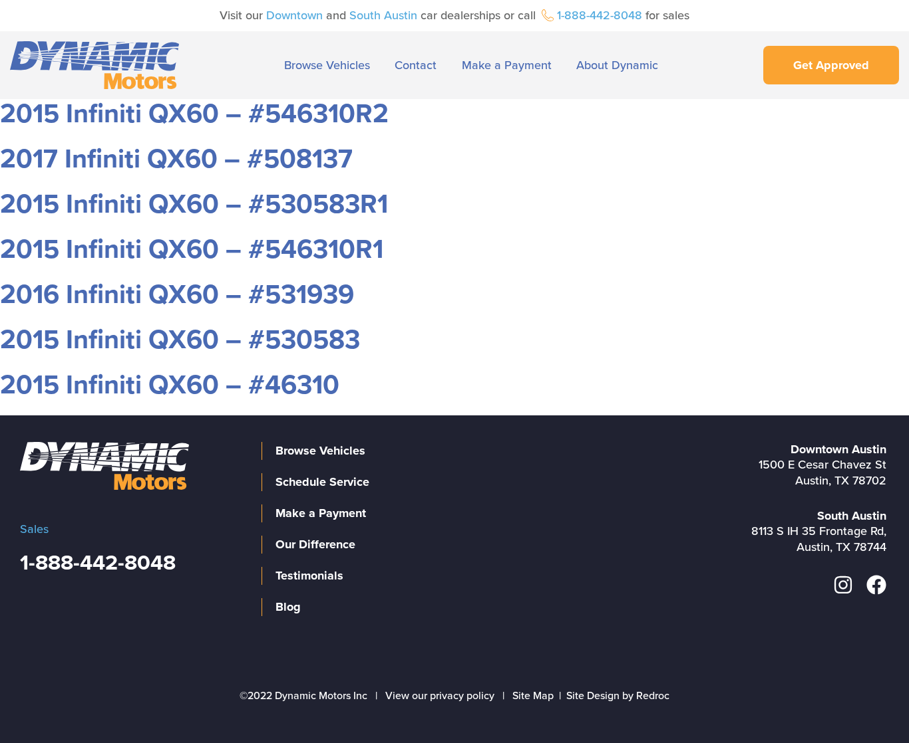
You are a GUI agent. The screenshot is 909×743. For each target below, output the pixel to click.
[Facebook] (876, 585)
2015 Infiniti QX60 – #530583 (180, 340)
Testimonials (309, 575)
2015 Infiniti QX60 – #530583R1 (194, 204)
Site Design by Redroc (617, 695)
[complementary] (869, 703)
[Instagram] (843, 585)
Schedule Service (322, 482)
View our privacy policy (439, 695)
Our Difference (315, 544)
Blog (288, 606)
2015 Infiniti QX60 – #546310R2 (194, 114)
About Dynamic (617, 65)
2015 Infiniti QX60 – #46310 (169, 385)
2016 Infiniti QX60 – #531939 (177, 294)
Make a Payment (507, 65)
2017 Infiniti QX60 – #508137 (176, 159)
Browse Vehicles (327, 65)
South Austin (383, 15)
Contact (416, 65)
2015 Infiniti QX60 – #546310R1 (191, 249)
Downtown (294, 15)
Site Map (533, 695)
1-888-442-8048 (599, 15)
